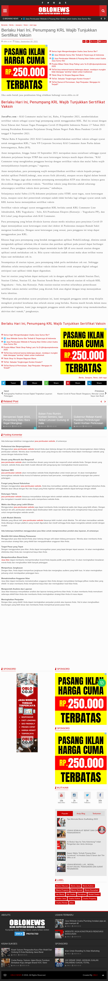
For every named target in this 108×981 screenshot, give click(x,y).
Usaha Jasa (61, 898)
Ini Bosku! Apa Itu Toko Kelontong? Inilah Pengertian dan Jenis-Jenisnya (84, 843)
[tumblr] (65, 2)
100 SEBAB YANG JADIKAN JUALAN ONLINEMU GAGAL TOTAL (81, 961)
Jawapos (88, 378)
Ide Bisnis (60, 894)
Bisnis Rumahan (91, 890)
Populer (65, 813)
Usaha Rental (61, 903)
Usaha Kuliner (74, 898)
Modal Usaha (94, 894)
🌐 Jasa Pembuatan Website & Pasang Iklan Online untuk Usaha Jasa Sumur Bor (57, 19)
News (95, 378)
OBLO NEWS (16, 975)
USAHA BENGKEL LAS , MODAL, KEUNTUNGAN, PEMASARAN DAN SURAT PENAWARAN (85, 866)
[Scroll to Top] (103, 975)
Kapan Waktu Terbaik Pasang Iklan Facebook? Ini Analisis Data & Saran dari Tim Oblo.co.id (85, 855)
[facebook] (42, 2)
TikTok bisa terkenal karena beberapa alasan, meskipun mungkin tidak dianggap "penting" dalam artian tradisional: (79, 70)
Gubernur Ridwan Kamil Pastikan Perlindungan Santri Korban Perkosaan (88, 420)
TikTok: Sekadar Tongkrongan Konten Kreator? (71, 79)
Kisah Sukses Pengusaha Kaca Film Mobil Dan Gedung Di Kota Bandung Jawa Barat (31, 951)
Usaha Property (89, 898)
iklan (72, 903)
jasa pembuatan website (45, 441)
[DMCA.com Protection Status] (27, 934)
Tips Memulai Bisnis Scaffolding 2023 (82, 819)
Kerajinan (82, 894)
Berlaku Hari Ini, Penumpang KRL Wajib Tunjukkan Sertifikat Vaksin (53, 323)
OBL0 (95, 975)
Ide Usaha (71, 894)
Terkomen (97, 813)
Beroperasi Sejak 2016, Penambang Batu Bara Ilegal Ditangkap (17, 420)
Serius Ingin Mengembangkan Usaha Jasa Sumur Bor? (75, 51)
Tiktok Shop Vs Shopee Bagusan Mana (68, 75)
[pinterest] (54, 2)
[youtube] (59, 2)
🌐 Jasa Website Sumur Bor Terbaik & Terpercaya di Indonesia (78, 55)
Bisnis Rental (76, 890)
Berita (81, 378)
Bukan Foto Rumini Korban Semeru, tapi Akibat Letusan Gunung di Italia (53, 418)
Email (103, 41)
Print (95, 41)
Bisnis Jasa (75, 886)
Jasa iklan (5, 560)
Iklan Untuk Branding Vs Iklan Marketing (82, 951)
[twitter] (48, 2)
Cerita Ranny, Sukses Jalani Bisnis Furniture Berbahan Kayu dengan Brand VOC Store (30, 961)
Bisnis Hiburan (62, 886)
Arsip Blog (81, 813)
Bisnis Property (62, 890)
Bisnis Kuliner (88, 886)
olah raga (103, 378)
